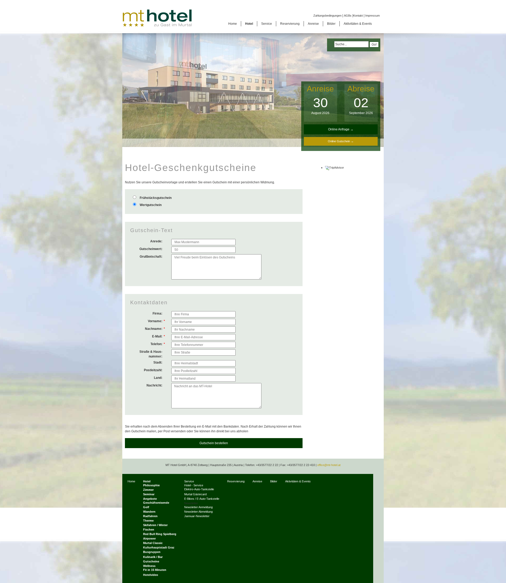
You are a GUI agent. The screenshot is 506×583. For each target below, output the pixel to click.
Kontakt (358, 15)
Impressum (372, 15)
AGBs (348, 15)
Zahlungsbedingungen (327, 15)
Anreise (320, 88)
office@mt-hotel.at (328, 465)
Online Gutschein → (341, 141)
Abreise (360, 88)
